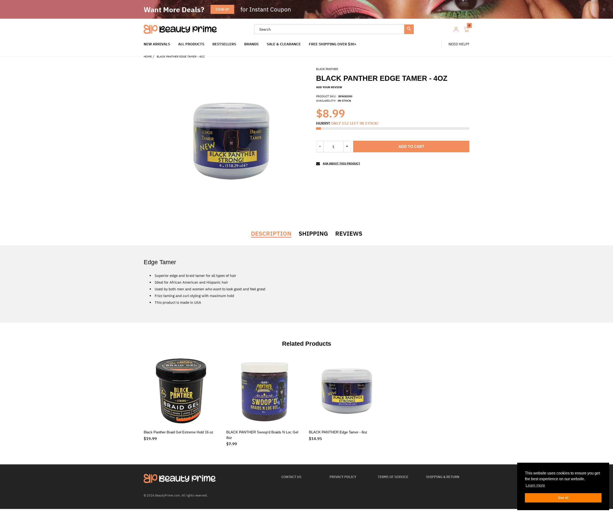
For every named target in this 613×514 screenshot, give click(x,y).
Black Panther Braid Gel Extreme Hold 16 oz (178, 432)
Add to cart (411, 146)
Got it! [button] (563, 498)
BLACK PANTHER (327, 69)
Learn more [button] (535, 485)
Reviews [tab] (348, 233)
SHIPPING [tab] (313, 233)
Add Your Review (329, 87)
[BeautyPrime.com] (180, 29)
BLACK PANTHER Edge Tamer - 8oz (338, 432)
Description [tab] (271, 233)
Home (148, 56)
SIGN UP (222, 9)
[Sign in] (456, 29)
